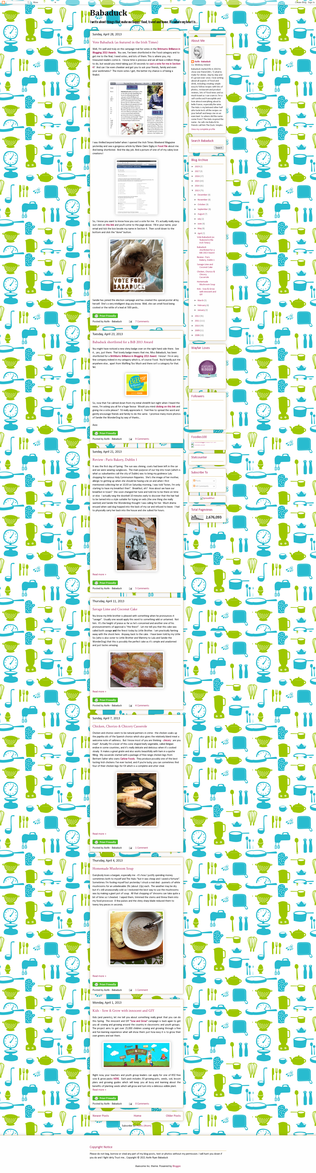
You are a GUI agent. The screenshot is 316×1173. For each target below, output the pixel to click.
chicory (167, 740)
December (203, 195)
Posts (198, 481)
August (201, 214)
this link (110, 225)
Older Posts (173, 1115)
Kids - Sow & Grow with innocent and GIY (123, 1010)
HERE (116, 1079)
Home (137, 1115)
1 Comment (141, 848)
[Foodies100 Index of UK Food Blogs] (204, 442)
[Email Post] (130, 321)
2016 (197, 176)
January (201, 310)
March (201, 300)
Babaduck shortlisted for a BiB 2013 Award (122, 342)
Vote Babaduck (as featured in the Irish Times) (125, 42)
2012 (197, 316)
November (203, 200)
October (202, 204)
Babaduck (108, 13)
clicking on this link (166, 406)
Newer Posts (100, 1115)
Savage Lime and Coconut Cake (114, 609)
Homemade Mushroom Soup (112, 868)
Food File (163, 146)
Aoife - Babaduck (203, 61)
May (200, 228)
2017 (197, 171)
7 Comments (142, 321)
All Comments (202, 486)
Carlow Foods (127, 759)
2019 (197, 166)
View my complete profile (203, 129)
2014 (197, 186)
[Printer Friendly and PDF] (105, 317)
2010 (197, 326)
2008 (197, 335)
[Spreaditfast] (207, 498)
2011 (197, 321)
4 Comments (142, 705)
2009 (197, 330)
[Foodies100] (198, 445)
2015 (197, 181)
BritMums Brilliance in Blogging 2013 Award (133, 356)
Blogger (176, 1166)
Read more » (99, 574)
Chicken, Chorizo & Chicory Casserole (119, 726)
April (200, 233)
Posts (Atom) (144, 1126)
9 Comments (142, 439)
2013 (197, 190)
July (199, 219)
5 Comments (142, 588)
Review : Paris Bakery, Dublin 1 (114, 459)
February (202, 305)
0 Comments (142, 1104)
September (203, 209)
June (200, 224)
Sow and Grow (139, 1021)
